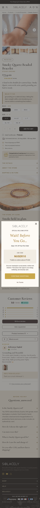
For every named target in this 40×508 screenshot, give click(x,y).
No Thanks (20, 282)
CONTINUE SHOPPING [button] (20, 276)
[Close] (36, 223)
